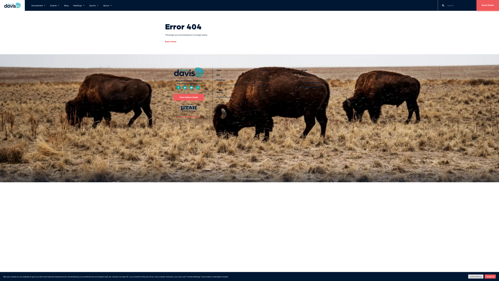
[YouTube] (191, 87)
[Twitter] (185, 87)
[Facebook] (178, 87)
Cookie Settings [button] (476, 276)
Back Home (170, 41)
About (106, 5)
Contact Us (306, 75)
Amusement (37, 5)
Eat (218, 75)
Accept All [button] (490, 276)
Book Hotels (488, 5)
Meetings (77, 5)
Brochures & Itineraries (312, 87)
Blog (66, 5)
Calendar (263, 84)
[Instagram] (198, 87)
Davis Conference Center (228, 84)
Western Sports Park (226, 97)
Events (53, 5)
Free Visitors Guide (189, 97)
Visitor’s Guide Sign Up (312, 82)
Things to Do (265, 70)
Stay (218, 70)
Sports (92, 5)
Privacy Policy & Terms (189, 116)
